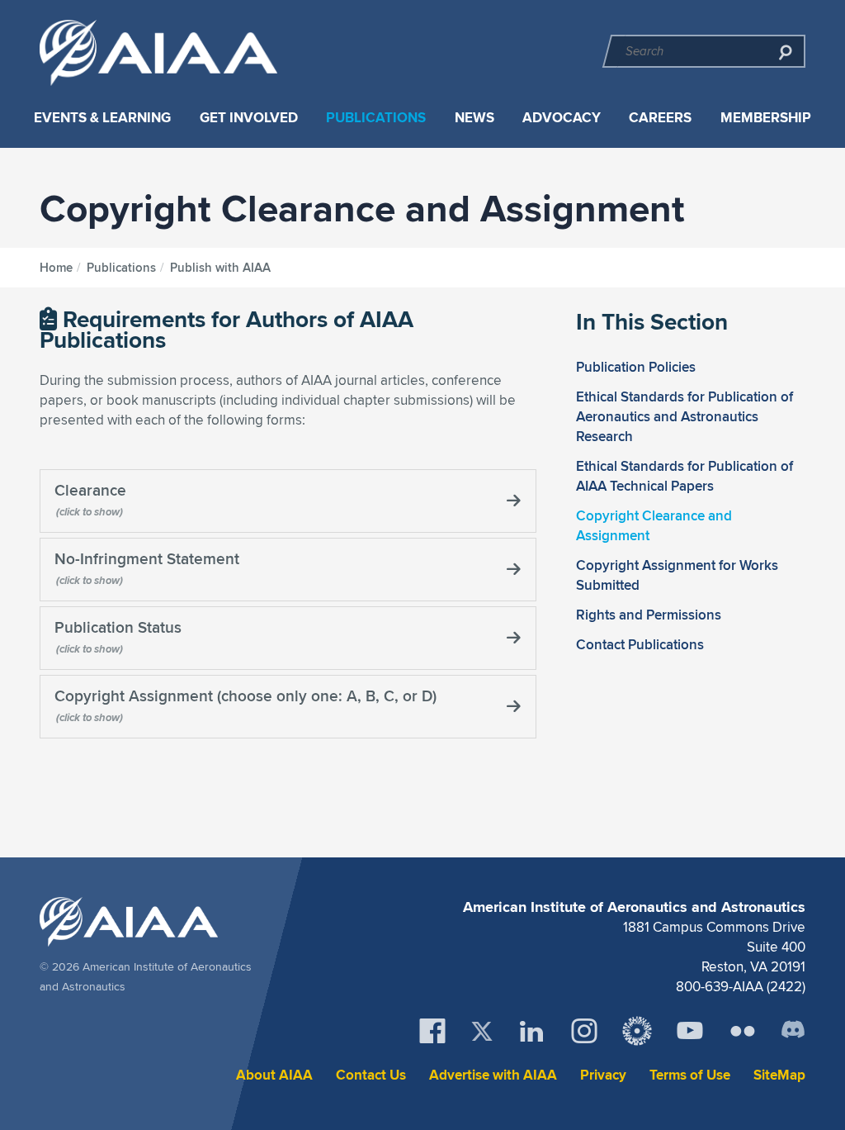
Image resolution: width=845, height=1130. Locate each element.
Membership (765, 117)
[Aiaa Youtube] (690, 1031)
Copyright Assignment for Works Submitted (677, 575)
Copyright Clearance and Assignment (654, 525)
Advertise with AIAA (493, 1075)
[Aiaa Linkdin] (531, 1031)
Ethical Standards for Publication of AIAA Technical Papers (684, 476)
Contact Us (371, 1075)
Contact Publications (640, 644)
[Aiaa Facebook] (432, 1031)
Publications (376, 117)
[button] (288, 501)
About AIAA (274, 1075)
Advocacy (561, 117)
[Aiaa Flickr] (742, 1031)
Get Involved (249, 117)
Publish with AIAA (220, 268)
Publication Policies (636, 367)
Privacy (603, 1075)
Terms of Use (689, 1075)
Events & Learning (102, 117)
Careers (660, 117)
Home (56, 268)
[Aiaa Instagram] (584, 1031)
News (474, 117)
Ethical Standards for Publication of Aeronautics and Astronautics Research (684, 416)
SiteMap (779, 1075)
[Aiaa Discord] (793, 1030)
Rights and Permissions (648, 614)
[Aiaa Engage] (637, 1031)
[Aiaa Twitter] (481, 1031)
